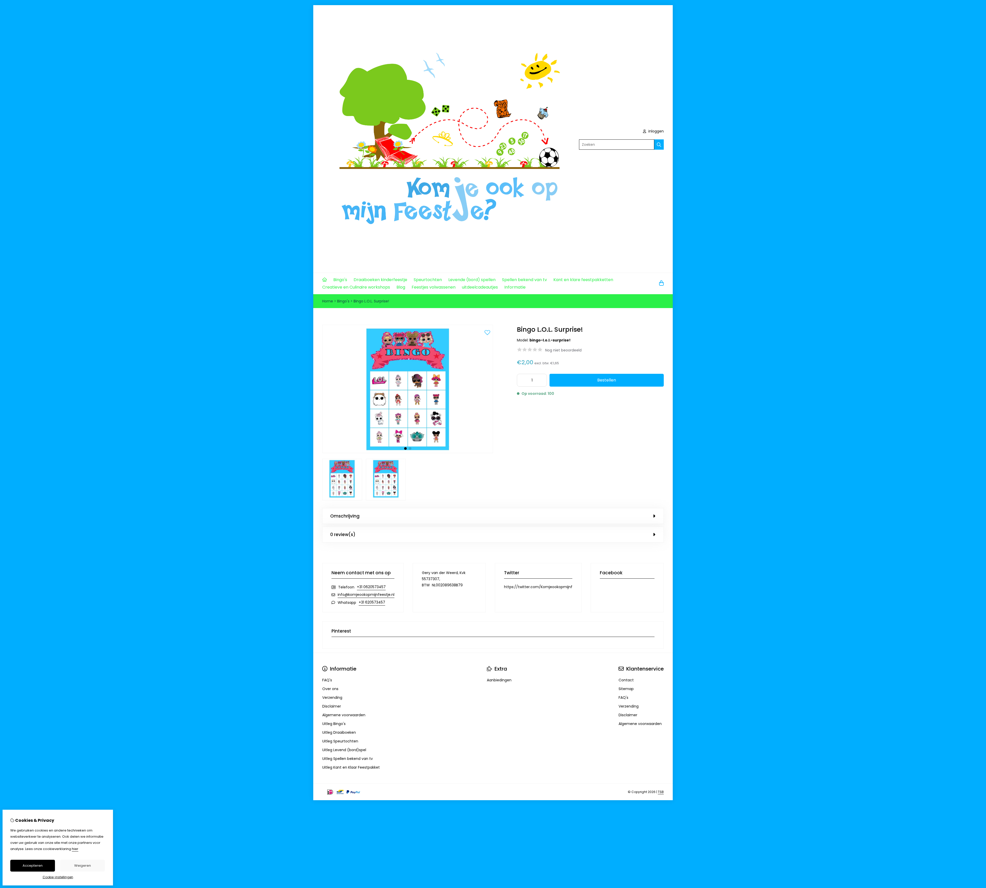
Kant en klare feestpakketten (583, 280)
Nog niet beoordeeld (563, 350)
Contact (626, 680)
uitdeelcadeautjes (480, 287)
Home (327, 301)
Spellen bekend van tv (524, 280)
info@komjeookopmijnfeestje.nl (366, 594)
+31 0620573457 (371, 586)
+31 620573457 (372, 602)
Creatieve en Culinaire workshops (356, 287)
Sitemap (626, 688)
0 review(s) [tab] (342, 534)
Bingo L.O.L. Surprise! (371, 301)
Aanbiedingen (499, 680)
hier (75, 848)
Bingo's (340, 280)
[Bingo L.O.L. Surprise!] (407, 451)
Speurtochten (428, 280)
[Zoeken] (659, 144)
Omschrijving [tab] (344, 516)
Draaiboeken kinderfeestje (380, 280)
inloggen (655, 131)
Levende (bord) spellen (472, 280)
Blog (400, 287)
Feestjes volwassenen (434, 287)
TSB (661, 792)
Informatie (515, 287)
